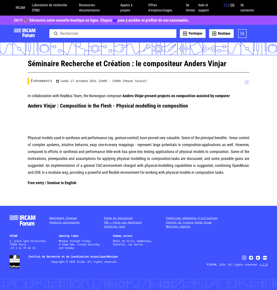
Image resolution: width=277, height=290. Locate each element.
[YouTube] (258, 260)
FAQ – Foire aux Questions (123, 223)
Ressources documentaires (89, 7)
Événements (41, 81)
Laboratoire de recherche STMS (49, 7)
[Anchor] (191, 105)
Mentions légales (178, 227)
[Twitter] (251, 260)
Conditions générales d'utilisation (191, 218)
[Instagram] (244, 259)
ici (115, 20)
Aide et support (203, 7)
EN (232, 5)
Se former (190, 7)
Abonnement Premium (63, 218)
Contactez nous (114, 227)
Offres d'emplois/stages (160, 7)
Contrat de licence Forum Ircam (188, 223)
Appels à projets (126, 7)
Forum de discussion (118, 218)
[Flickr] (264, 260)
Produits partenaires (64, 223)
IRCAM (20, 8)
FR (225, 5)
